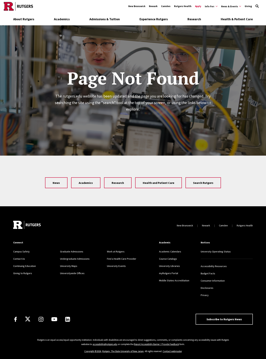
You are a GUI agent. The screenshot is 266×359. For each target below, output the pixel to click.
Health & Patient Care (237, 19)
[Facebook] (15, 319)
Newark (153, 6)
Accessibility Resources (214, 266)
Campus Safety (21, 251)
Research (194, 19)
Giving (248, 6)
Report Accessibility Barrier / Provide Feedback (156, 344)
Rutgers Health (182, 6)
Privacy (205, 295)
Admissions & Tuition (104, 19)
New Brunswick (136, 6)
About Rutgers (23, 19)
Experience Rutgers (154, 19)
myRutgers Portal (168, 273)
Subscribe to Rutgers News (224, 319)
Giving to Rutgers (22, 273)
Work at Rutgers (115, 251)
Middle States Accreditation (174, 280)
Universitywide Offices (72, 273)
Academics (62, 19)
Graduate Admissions (71, 251)
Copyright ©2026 (92, 351)
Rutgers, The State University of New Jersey (123, 351)
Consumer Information (213, 280)
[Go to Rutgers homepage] (18, 6)
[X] (28, 319)
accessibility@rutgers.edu (105, 344)
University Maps (68, 266)
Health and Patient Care (158, 183)
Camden (165, 6)
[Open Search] (257, 6)
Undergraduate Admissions (75, 258)
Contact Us (19, 258)
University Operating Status (216, 251)
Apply (198, 6)
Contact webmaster (172, 351)
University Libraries (169, 266)
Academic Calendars (170, 251)
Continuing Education (24, 266)
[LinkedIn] (67, 319)
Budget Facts (208, 273)
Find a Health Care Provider (121, 258)
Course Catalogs (168, 258)
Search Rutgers (203, 183)
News (56, 183)
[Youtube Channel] (54, 319)
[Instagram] (41, 319)
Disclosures (207, 288)
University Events (116, 266)
